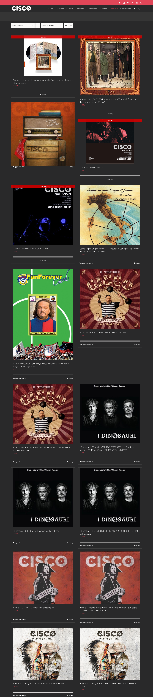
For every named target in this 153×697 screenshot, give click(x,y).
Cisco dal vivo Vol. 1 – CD (91, 167)
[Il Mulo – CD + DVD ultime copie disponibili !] (43, 577)
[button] (139, 8)
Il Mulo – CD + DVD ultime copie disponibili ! (33, 607)
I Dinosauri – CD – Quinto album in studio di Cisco (36, 531)
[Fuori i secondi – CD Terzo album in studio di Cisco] (110, 299)
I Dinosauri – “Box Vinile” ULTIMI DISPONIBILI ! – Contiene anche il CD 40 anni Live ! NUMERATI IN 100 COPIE (107, 448)
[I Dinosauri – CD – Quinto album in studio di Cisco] (43, 497)
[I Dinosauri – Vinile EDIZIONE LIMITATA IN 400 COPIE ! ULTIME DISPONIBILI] (110, 497)
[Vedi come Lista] (70, 25)
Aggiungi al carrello (20, 167)
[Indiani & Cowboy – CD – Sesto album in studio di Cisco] (43, 654)
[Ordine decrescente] (37, 25)
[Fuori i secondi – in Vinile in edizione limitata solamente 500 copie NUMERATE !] (43, 414)
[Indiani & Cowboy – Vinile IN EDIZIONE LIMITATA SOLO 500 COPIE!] (110, 654)
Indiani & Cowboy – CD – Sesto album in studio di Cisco (38, 683)
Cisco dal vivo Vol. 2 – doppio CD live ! (30, 248)
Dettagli (43, 94)
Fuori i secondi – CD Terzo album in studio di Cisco (103, 332)
